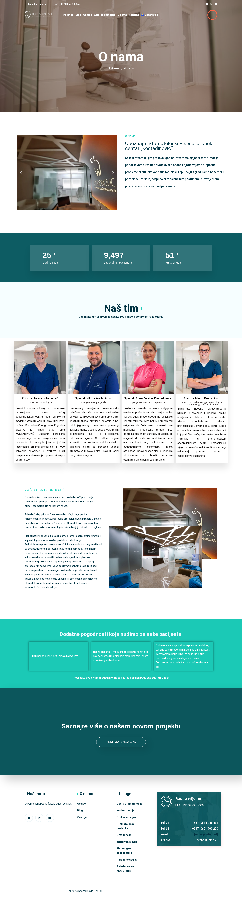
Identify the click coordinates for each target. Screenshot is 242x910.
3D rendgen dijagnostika (124, 850)
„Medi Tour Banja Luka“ (121, 742)
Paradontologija (127, 859)
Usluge (87, 14)
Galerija (82, 817)
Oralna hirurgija (126, 817)
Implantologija (125, 810)
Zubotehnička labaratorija (125, 868)
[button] (21, 173)
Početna (68, 14)
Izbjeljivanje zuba (127, 841)
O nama (122, 14)
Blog (78, 14)
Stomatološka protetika (125, 826)
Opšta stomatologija (129, 803)
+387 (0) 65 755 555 (69, 4)
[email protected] (206, 834)
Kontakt (134, 14)
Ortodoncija (124, 835)
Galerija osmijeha (104, 14)
